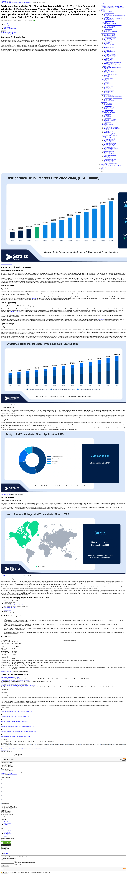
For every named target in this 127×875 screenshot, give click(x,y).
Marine (106, 84)
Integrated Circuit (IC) (110, 160)
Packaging (104, 136)
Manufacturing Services (110, 134)
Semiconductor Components (111, 161)
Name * (16, 752)
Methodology (7, 27)
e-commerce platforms (15, 311)
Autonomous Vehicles (110, 38)
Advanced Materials (109, 52)
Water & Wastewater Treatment (112, 64)
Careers (5, 836)
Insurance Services (109, 49)
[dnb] (2, 840)
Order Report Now (12, 774)
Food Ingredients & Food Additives (113, 96)
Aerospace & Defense (107, 11)
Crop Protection (108, 29)
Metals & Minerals (109, 59)
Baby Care (107, 70)
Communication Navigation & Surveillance (115, 15)
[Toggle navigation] (10, 1)
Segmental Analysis (22, 748)
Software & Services (110, 120)
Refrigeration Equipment (111, 135)
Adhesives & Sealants (110, 51)
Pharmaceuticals (109, 110)
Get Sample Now (5, 762)
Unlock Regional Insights (6, 575)
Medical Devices (109, 108)
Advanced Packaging (110, 137)
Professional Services (110, 149)
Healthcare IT (108, 106)
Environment (108, 83)
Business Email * (18, 754)
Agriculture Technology (110, 26)
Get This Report (4, 750)
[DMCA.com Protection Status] (6, 845)
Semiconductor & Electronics (108, 157)
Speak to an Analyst (5, 494)
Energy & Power (106, 79)
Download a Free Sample (6, 264)
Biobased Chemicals (110, 54)
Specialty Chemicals (110, 63)
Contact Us (103, 167)
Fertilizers (107, 30)
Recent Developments (52, 748)
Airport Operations (109, 13)
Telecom (107, 123)
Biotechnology (108, 104)
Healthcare (104, 102)
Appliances (107, 68)
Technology (108, 122)
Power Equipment (109, 88)
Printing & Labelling (110, 144)
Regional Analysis (31, 748)
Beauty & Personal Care (110, 71)
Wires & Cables (108, 92)
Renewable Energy (109, 91)
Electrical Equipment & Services (112, 128)
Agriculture (104, 22)
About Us (103, 3)
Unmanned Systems (109, 21)
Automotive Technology (110, 37)
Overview (6, 23)
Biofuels (107, 82)
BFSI (103, 46)
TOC (5, 24)
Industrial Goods (109, 131)
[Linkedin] (6, 853)
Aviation (107, 14)
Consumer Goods (106, 66)
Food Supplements (109, 100)
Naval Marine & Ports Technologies (113, 18)
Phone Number (18, 756)
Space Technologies (109, 19)
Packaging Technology (110, 143)
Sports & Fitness (109, 76)
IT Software (108, 118)
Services (103, 5)
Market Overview (5, 748)
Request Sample (4, 774)
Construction (108, 152)
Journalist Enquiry (8, 833)
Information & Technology (108, 111)
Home (2, 2)
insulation (34, 298)
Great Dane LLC (7, 610)
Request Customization (6, 404)
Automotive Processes (110, 34)
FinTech (107, 115)
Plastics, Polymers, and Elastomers (113, 62)
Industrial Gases (109, 58)
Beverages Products (109, 95)
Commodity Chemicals (110, 55)
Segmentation (7, 25)
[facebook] (7, 853)
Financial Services (109, 47)
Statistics (116, 165)
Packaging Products (109, 140)
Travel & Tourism (109, 78)
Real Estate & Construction (108, 151)
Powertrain (107, 42)
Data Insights (104, 164)
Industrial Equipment (110, 130)
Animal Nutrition (109, 27)
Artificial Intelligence (110, 112)
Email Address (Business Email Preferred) (24, 862)
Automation (108, 126)
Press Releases (104, 165)
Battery (106, 80)
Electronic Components (110, 159)
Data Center (108, 114)
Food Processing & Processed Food (113, 98)
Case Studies (111, 165)
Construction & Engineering (111, 127)
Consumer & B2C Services (111, 148)
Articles (123, 165)
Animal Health (108, 103)
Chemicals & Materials (107, 50)
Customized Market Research (107, 6)
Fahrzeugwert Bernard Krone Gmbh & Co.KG (14, 604)
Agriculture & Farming (110, 23)
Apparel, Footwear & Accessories (113, 67)
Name (16, 861)
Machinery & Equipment (107, 124)
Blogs (119, 165)
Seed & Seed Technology (111, 31)
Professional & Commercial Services (110, 145)
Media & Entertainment (110, 119)
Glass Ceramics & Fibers (111, 56)
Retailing (107, 75)
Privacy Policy (7, 832)
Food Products (108, 99)
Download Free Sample (9, 28)
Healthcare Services (109, 107)
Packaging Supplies (109, 141)
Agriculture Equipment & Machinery (113, 25)
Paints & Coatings (109, 60)
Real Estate (107, 156)
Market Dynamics (13, 748)
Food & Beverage (106, 94)
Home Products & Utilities (111, 74)
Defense (107, 17)
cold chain (101, 319)
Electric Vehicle (108, 41)
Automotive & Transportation (108, 33)
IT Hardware (108, 116)
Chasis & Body (108, 39)
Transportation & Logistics (111, 45)
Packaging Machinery (110, 139)
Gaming (107, 72)
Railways (107, 43)
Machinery (107, 132)
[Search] (102, 171)
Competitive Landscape (41, 748)
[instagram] (4, 853)
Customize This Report (6, 671)
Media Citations (7, 823)
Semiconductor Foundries (111, 163)
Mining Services (109, 86)
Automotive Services (110, 35)
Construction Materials (110, 155)
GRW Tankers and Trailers (10, 607)
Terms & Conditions (8, 830)
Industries (103, 10)
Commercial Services (110, 147)
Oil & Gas (107, 87)
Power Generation (109, 90)
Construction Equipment (110, 153)
